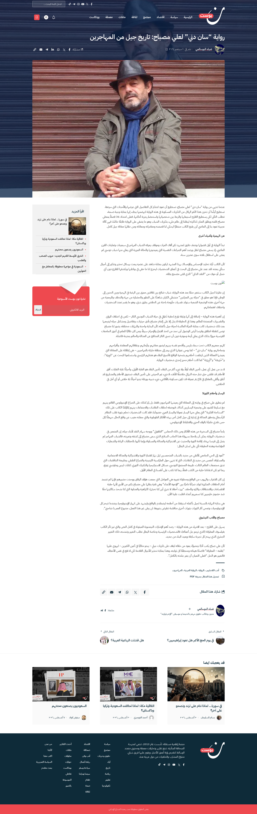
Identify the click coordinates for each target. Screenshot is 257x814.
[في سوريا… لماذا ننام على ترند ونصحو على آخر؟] (196, 684)
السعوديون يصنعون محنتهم (69, 249)
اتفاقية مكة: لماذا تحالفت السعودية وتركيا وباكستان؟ (128, 708)
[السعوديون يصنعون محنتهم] (61, 684)
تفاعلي (69, 774)
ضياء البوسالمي (203, 49)
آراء (109, 762)
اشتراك (38, 309)
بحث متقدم (46, 768)
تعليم (108, 779)
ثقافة (134, 17)
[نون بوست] (212, 17)
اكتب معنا (48, 756)
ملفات (122, 17)
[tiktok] (159, 765)
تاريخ (108, 768)
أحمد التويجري (140, 717)
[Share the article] (70, 49)
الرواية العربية (190, 570)
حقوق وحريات (104, 756)
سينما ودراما (84, 774)
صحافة (87, 750)
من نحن (48, 744)
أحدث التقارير (66, 744)
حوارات (68, 762)
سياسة (174, 17)
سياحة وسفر (84, 768)
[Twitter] (87, 4)
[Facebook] (91, 4)
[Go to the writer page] (220, 610)
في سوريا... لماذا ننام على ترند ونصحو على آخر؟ (52, 221)
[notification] (53, 17)
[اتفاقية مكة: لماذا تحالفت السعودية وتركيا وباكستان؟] (128, 684)
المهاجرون (177, 570)
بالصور (69, 785)
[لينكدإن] (102, 610)
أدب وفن (86, 756)
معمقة (109, 17)
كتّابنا (50, 750)
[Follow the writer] (190, 609)
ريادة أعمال (85, 762)
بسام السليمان (208, 717)
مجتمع (147, 17)
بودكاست (94, 17)
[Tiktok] (69, 4)
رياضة (107, 774)
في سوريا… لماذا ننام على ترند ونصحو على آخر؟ (199, 708)
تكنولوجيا (106, 785)
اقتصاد (161, 17)
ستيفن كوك (74, 717)
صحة (87, 785)
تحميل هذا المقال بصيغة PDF (204, 576)
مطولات (68, 756)
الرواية (201, 570)
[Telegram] (74, 4)
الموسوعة (67, 779)
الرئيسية (188, 17)
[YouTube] (83, 4)
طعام (87, 779)
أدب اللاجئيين (212, 570)
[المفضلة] (36, 17)
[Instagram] (78, 4)
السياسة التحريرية (44, 762)
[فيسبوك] (105, 610)
